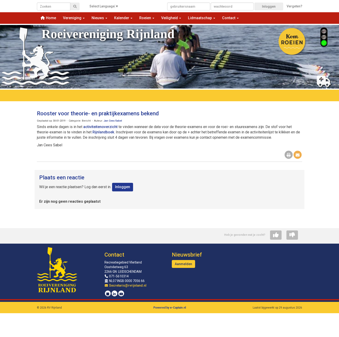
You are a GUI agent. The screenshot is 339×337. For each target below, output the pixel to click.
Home (50, 18)
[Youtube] (121, 294)
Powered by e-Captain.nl (169, 307)
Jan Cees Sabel (113, 120)
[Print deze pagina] (288, 155)
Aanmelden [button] (183, 264)
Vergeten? (294, 6)
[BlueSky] (107, 294)
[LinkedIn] (114, 294)
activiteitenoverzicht (100, 127)
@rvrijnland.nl (127, 285)
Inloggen (269, 6)
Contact (114, 254)
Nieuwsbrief (187, 254)
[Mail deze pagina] (297, 155)
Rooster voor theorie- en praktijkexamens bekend (98, 113)
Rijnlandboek (103, 132)
